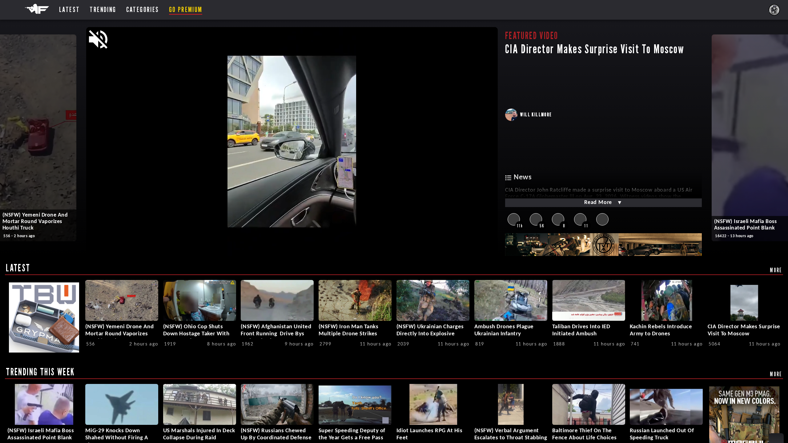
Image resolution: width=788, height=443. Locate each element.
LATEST (18, 267)
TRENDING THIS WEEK (40, 371)
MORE (776, 269)
